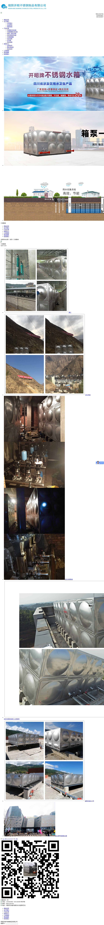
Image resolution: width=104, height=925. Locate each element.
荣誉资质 (9, 26)
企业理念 (9, 25)
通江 (70, 312)
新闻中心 (6, 43)
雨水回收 (9, 42)
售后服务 (6, 52)
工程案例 (6, 50)
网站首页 (6, 19)
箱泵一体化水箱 (11, 33)
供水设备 (9, 38)
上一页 (4, 839)
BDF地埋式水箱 (11, 35)
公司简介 (9, 23)
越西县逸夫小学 (89, 801)
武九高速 (88, 395)
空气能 (9, 40)
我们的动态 (10, 47)
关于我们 (6, 21)
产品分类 (6, 28)
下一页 (16, 839)
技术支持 (9, 49)
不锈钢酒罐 (10, 37)
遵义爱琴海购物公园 (61, 836)
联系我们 (6, 54)
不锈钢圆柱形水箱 (12, 31)
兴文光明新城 (69, 579)
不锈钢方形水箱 (11, 30)
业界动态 (9, 45)
